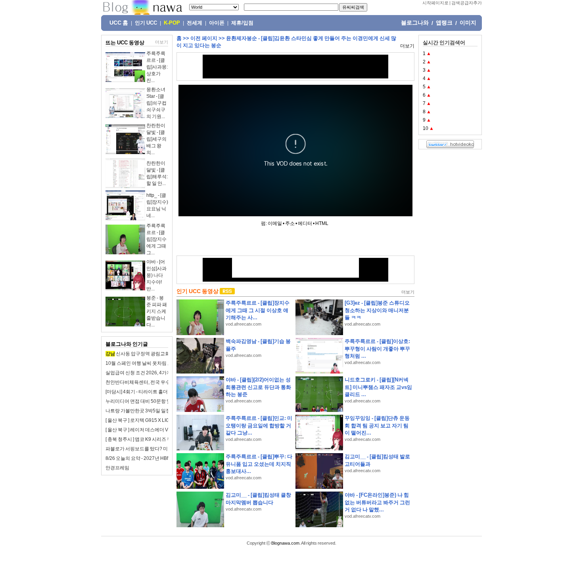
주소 (290, 223)
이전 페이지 (203, 38)
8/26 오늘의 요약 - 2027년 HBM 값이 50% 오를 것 (156, 458)
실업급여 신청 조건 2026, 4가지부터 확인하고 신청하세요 (165, 373)
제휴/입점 (242, 23)
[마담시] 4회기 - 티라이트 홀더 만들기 (144, 392)
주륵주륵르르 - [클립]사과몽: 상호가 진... (157, 67)
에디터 (305, 223)
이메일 (275, 223)
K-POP (172, 23)
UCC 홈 (118, 22)
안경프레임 (117, 468)
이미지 (468, 22)
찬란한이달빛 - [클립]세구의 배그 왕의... (156, 139)
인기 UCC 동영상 (197, 291)
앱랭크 (444, 22)
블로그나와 (415, 22)
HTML (321, 223)
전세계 (194, 23)
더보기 (161, 42)
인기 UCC (146, 23)
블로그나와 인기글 (126, 344)
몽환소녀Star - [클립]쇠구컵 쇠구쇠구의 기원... (156, 103)
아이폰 (216, 23)
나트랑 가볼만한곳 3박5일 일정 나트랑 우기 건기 (155, 411)
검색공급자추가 (466, 2)
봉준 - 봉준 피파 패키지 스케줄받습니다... (156, 311)
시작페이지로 (435, 2)
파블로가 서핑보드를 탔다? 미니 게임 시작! (149, 449)
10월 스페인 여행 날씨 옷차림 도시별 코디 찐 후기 (156, 363)
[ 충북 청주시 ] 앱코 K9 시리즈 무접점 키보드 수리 (156, 439)
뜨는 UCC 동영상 (124, 43)
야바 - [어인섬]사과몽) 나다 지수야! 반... (156, 275)
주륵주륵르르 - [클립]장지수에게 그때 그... (156, 239)
